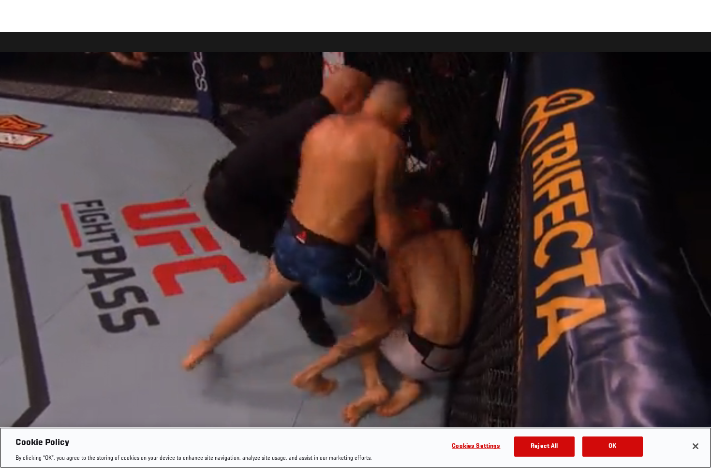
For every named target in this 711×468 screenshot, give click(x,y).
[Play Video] (356, 252)
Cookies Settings (476, 446)
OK (612, 446)
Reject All (544, 446)
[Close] (695, 446)
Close (692, 51)
